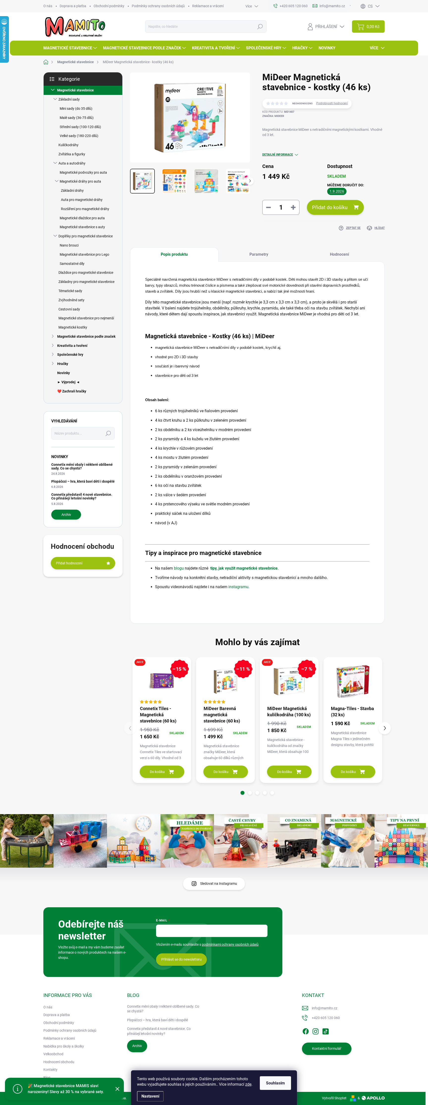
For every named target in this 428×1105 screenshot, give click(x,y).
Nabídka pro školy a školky (63, 1046)
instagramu (238, 586)
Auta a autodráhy (71, 163)
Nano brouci (69, 245)
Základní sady (69, 99)
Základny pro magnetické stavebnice (86, 282)
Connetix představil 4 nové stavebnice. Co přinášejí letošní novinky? (81, 496)
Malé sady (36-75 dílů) (77, 118)
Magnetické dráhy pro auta (80, 181)
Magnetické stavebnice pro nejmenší (86, 318)
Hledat (260, 26)
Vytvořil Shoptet (334, 1098)
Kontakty (50, 1070)
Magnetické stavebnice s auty (82, 227)
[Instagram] (315, 1030)
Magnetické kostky (72, 327)
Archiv (66, 515)
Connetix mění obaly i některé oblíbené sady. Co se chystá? (82, 466)
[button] (242, 793)
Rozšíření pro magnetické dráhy (85, 209)
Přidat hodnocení (69, 563)
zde (248, 1084)
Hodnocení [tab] (339, 254)
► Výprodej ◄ (68, 382)
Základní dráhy (72, 191)
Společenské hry (70, 355)
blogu (179, 568)
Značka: (273, 116)
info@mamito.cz (324, 1008)
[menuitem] (70, 48)
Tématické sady (70, 291)
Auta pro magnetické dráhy (82, 200)
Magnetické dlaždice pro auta (82, 218)
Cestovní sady (69, 309)
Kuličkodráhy (68, 145)
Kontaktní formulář (326, 1048)
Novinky (63, 373)
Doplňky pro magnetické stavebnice (85, 236)
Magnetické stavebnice (75, 90)
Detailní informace (277, 154)
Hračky (62, 364)
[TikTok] (325, 1030)
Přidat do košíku (330, 207)
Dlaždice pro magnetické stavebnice (85, 273)
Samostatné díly (72, 264)
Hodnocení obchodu (58, 1062)
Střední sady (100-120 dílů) (80, 127)
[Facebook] (305, 1030)
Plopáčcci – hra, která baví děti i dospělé (83, 481)
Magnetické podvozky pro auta (83, 172)
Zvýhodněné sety (71, 300)
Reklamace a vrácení (208, 6)
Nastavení (150, 1096)
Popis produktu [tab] (174, 254)
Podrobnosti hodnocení (332, 103)
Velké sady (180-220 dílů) (79, 136)
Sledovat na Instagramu (218, 883)
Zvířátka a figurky (71, 154)
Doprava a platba (73, 6)
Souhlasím (275, 1083)
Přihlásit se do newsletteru (181, 959)
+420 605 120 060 (326, 1018)
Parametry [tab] (258, 254)
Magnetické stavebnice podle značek (86, 336)
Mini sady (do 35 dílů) (76, 108)
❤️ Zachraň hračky (71, 391)
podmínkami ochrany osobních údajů (230, 944)
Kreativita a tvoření (72, 346)
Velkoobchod (53, 1054)
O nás (47, 6)
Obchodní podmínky (109, 6)
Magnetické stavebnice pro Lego (84, 254)
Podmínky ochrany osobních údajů (158, 6)
